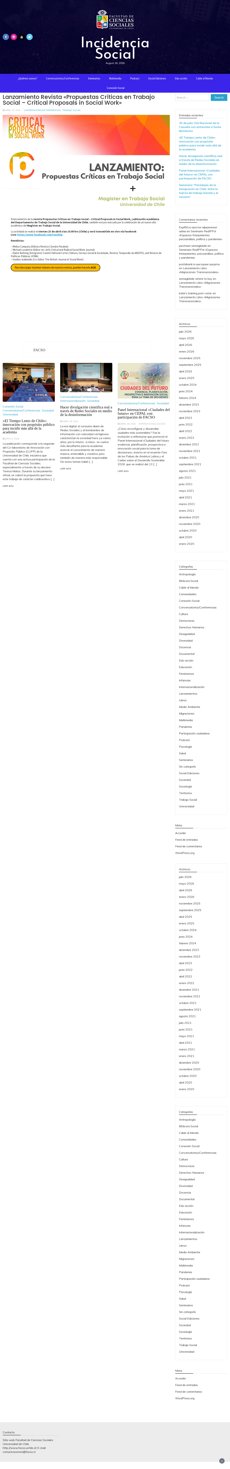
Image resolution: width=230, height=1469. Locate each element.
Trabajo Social (71, 110)
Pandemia (185, 726)
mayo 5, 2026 (12, 438)
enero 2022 (186, 437)
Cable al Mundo (204, 78)
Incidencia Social (115, 48)
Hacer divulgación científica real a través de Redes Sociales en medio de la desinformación (86, 411)
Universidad (10, 414)
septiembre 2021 (190, 464)
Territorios (185, 793)
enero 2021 (186, 510)
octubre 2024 (188, 384)
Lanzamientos (188, 693)
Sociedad (48, 410)
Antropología (187, 574)
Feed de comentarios (188, 846)
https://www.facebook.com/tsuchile (39, 234)
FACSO (39, 350)
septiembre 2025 (190, 364)
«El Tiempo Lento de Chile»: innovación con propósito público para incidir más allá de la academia (29, 426)
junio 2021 (186, 484)
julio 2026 (185, 331)
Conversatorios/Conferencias (62, 78)
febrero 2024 (187, 398)
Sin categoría (187, 766)
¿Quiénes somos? (27, 78)
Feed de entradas (186, 839)
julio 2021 (185, 477)
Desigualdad (187, 634)
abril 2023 (185, 418)
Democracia (186, 620)
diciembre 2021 (189, 444)
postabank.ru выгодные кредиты (199, 264)
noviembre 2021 (189, 451)
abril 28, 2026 (70, 421)
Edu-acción (181, 78)
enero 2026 (186, 351)
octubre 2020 (188, 530)
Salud (182, 753)
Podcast (134, 78)
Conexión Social (115, 88)
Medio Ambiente (189, 707)
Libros (183, 700)
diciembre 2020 (189, 517)
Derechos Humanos (191, 627)
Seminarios (94, 78)
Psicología (185, 746)
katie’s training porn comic (195, 293)
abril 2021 (185, 497)
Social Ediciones (157, 78)
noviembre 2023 (189, 411)
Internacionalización (73, 401)
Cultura (183, 614)
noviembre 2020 (189, 524)
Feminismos (186, 673)
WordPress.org (184, 853)
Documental (186, 654)
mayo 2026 (186, 338)
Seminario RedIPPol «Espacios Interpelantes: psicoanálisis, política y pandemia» (200, 235)
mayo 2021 (186, 490)
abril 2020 (185, 537)
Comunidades (187, 594)
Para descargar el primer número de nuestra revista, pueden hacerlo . (55, 267)
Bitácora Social (188, 581)
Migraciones (186, 713)
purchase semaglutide (193, 245)
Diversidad (186, 640)
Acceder (180, 833)
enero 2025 (186, 378)
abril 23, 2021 (12, 110)
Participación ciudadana (194, 733)
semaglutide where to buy (195, 278)
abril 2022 (185, 431)
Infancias (185, 680)
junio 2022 (186, 424)
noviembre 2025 (189, 358)
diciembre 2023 (189, 404)
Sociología (185, 786)
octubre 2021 (188, 457)
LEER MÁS (8, 486)
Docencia (185, 647)
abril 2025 (185, 371)
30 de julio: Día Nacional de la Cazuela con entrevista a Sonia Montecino (200, 127)
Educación (185, 667)
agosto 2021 (187, 471)
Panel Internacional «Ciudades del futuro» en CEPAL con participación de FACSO (144, 413)
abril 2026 (185, 345)
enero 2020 (186, 544)
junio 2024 (186, 391)
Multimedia (115, 78)
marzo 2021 (187, 504)
